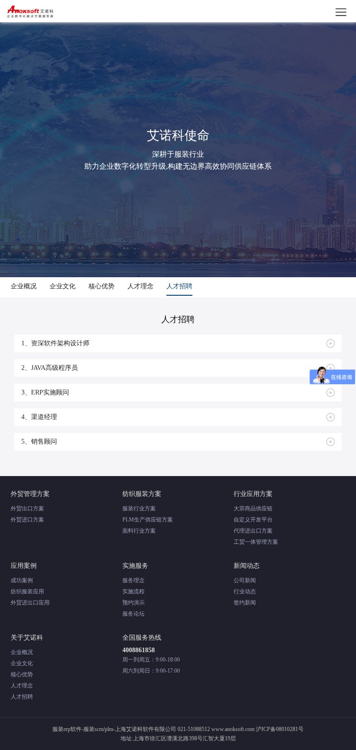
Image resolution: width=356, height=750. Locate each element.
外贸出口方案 (27, 508)
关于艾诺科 (27, 637)
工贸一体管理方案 (256, 542)
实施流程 (133, 591)
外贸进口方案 (27, 519)
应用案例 (24, 565)
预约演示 (133, 602)
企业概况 (24, 286)
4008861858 (138, 650)
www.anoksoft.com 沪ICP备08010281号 (257, 729)
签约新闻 (245, 602)
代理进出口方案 (253, 531)
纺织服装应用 (27, 591)
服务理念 (133, 580)
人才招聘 (179, 286)
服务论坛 (133, 613)
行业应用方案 (253, 493)
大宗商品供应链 (253, 508)
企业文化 (63, 286)
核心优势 (101, 286)
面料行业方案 (139, 531)
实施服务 (135, 565)
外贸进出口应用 (30, 602)
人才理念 (140, 286)
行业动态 (245, 591)
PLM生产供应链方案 (147, 519)
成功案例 (22, 580)
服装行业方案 (139, 508)
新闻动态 (247, 565)
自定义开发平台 (253, 519)
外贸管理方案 (30, 493)
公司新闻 (245, 580)
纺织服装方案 (141, 493)
